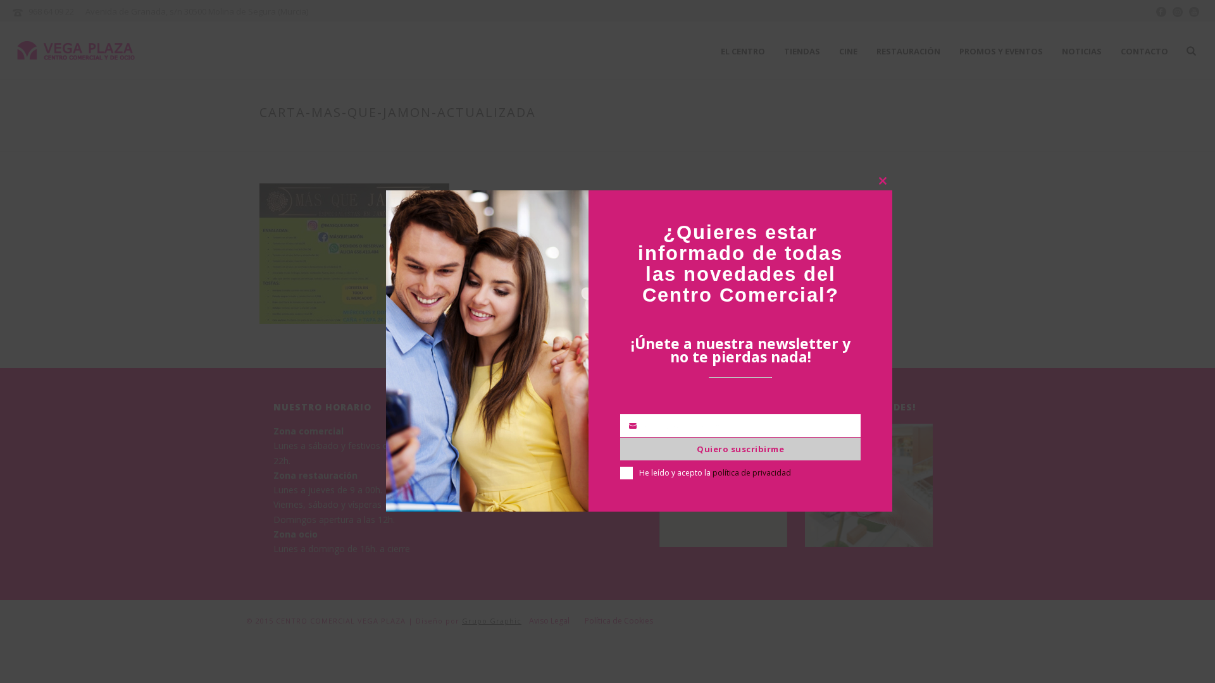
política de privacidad (752, 472)
